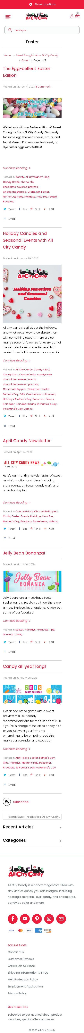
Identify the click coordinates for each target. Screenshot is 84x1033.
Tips (51, 629)
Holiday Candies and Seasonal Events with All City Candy (28, 240)
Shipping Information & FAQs (28, 973)
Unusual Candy (12, 634)
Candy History (24, 511)
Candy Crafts (11, 182)
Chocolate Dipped (14, 192)
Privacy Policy (17, 993)
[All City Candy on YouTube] (25, 919)
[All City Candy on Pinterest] (37, 919)
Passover (39, 399)
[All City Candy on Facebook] (13, 919)
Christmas (34, 389)
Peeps (50, 399)
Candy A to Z (42, 369)
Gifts (22, 394)
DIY (38, 192)
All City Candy (34, 177)
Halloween (48, 394)
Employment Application (25, 986)
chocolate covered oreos (19, 379)
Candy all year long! (24, 666)
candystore (44, 374)
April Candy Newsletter (27, 441)
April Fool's (22, 758)
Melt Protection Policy (23, 979)
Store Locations (45, 4)
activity (19, 177)
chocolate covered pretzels (20, 187)
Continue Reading (15, 168)
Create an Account (21, 966)
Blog (46, 177)
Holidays (29, 197)
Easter (32, 42)
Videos (28, 409)
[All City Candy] (26, 877)
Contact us (16, 952)
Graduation (33, 394)
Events (25, 516)
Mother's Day (23, 399)
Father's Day (10, 394)
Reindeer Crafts (26, 404)
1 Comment (43, 87)
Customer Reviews (21, 959)
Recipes (8, 201)
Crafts (31, 192)
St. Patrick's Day (46, 404)
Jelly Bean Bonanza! (24, 553)
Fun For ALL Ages (13, 197)
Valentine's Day (12, 409)
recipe (52, 197)
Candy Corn (10, 374)
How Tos (42, 197)
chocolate (27, 182)
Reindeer (9, 404)
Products (26, 521)
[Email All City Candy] (61, 919)
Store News (40, 521)
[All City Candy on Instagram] (49, 919)
